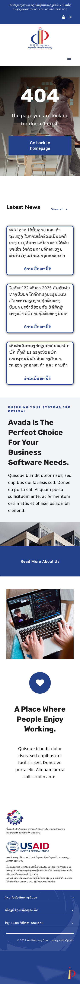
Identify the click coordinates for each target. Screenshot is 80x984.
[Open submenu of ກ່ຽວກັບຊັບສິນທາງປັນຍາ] (73, 897)
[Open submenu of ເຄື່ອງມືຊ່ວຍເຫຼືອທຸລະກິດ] (72, 910)
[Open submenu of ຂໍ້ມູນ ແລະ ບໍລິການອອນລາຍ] (72, 923)
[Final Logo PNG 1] (40, 29)
